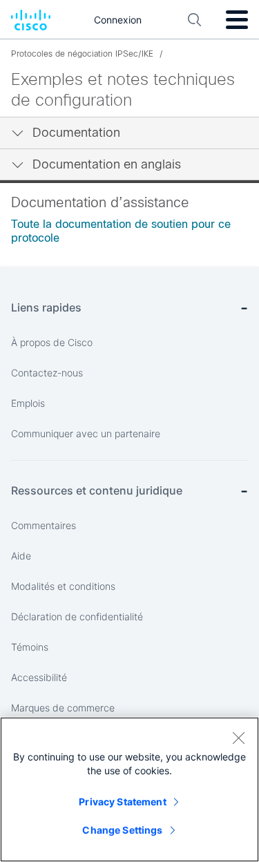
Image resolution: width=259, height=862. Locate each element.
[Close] (238, 738)
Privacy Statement (122, 801)
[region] (129, 789)
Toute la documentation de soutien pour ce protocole (121, 231)
